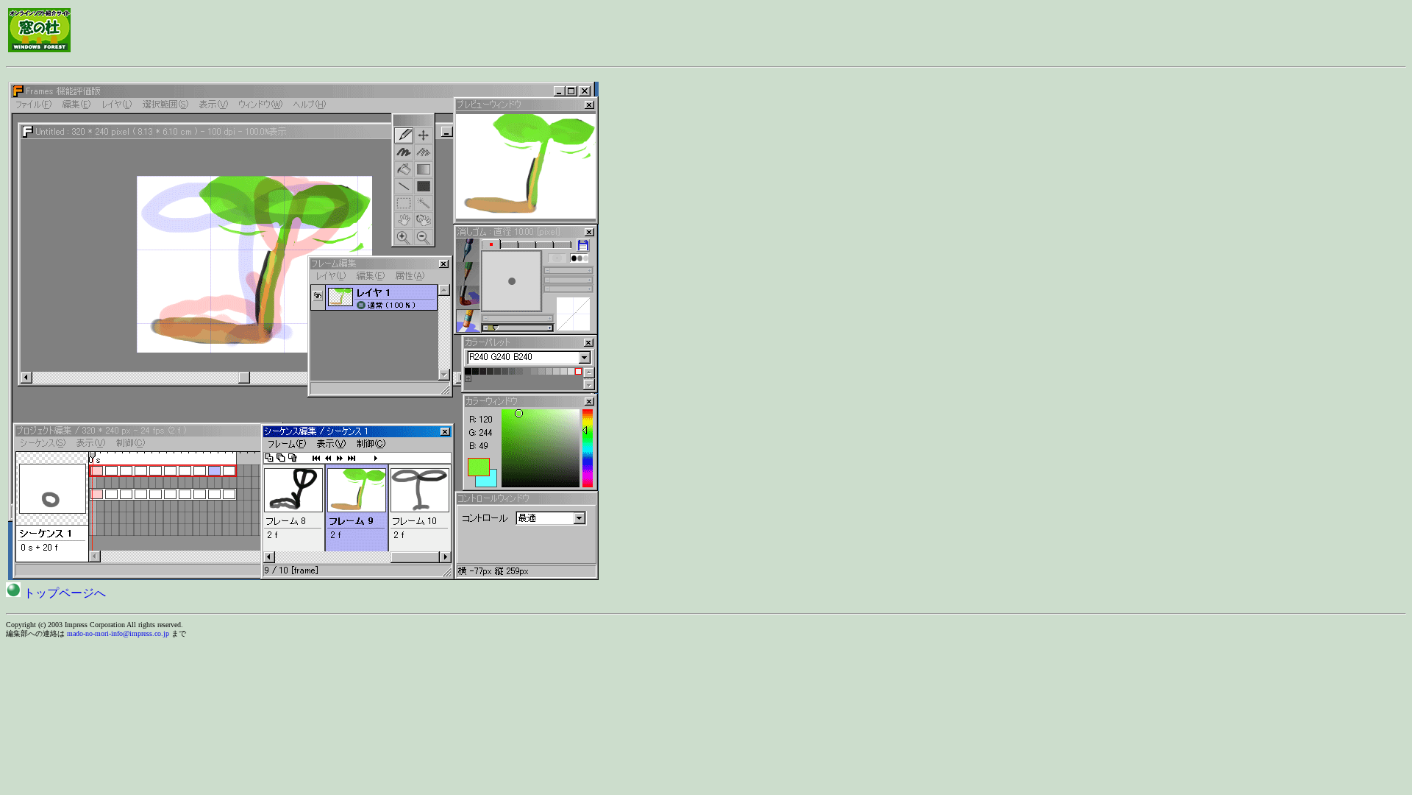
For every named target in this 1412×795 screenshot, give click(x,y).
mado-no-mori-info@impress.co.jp (118, 633)
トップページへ (63, 593)
